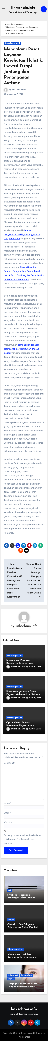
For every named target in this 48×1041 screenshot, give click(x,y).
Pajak (11, 920)
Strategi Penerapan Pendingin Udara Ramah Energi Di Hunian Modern (22, 898)
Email (7, 812)
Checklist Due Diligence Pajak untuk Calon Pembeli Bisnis (22, 927)
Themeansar (24, 1037)
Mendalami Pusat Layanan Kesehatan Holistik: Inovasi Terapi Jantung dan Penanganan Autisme (23, 66)
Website (8, 822)
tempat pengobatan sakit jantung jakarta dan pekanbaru (22, 234)
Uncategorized (12, 43)
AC (9, 890)
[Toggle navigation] (3, 9)
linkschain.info (23, 8)
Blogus (38, 1033)
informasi (13, 975)
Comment (9, 763)
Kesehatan (26, 975)
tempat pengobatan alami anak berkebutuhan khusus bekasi (21, 348)
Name (7, 803)
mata (11, 979)
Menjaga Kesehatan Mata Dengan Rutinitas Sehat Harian (22, 987)
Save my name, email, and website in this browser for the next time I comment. (22, 839)
